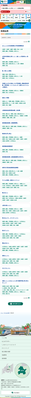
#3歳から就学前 (5, 140)
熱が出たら (5, 192)
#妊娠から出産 (22, 103)
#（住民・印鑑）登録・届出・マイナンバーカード (13, 289)
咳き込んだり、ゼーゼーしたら (10, 218)
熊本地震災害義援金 (5, 20)
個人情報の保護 (6, 351)
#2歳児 (3, 49)
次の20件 (26, 41)
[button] (25, 2)
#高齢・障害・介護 (11, 117)
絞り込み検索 (6, 313)
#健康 (11, 49)
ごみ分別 (19, 20)
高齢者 (16, 17)
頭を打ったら (5, 230)
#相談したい (5, 101)
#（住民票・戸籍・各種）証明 (9, 288)
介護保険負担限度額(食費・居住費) (11, 110)
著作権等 (4, 358)
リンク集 (4, 337)
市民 (4, 17)
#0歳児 (16, 103)
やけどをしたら (6, 268)
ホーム (2, 313)
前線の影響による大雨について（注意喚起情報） (13, 8)
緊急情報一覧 (6, 11)
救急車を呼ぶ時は (6, 133)
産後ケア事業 (5, 97)
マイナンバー (13, 20)
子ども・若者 (10, 17)
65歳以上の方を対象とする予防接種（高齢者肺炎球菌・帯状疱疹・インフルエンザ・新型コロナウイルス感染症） (15, 85)
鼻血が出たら (5, 243)
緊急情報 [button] (18, 2)
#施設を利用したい (6, 103)
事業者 (23, 17)
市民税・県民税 (25, 20)
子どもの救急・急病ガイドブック (10, 180)
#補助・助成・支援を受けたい (9, 63)
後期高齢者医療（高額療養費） (10, 122)
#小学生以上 (11, 78)
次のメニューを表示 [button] (29, 20)
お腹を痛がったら (6, 205)
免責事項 (4, 355)
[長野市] (4, 1)
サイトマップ (5, 348)
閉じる (28, 11)
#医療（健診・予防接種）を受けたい (10, 51)
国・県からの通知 (6, 70)
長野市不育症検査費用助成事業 (10, 167)
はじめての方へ (6, 341)
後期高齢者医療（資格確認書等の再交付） (13, 157)
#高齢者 (22, 63)
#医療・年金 (16, 49)
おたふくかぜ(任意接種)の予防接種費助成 (13, 45)
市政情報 (28, 17)
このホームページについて (9, 344)
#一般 (21, 49)
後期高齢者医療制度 (7, 146)
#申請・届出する (6, 113)
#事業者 (4, 117)
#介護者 (26, 115)
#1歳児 (7, 49)
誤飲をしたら (5, 255)
